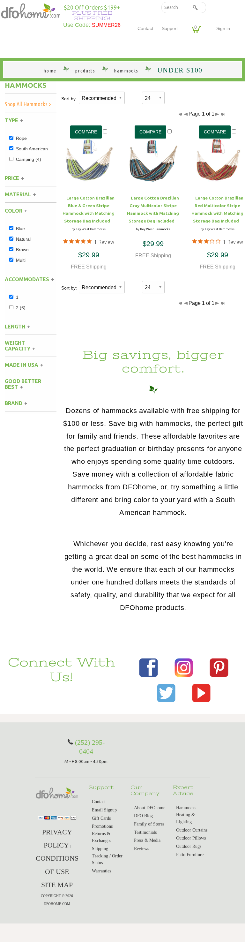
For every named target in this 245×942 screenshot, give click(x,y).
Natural (23, 239)
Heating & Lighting (185, 818)
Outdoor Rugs (188, 846)
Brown (22, 249)
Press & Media (147, 840)
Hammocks (25, 85)
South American (32, 148)
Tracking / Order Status (107, 859)
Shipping (100, 848)
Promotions (102, 826)
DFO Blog (143, 815)
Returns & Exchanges (101, 837)
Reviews (141, 848)
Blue (20, 228)
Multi (21, 260)
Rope (21, 138)
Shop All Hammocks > (28, 104)
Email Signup (104, 810)
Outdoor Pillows (191, 838)
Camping (28, 159)
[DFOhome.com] (30, 10)
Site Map (57, 885)
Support (170, 28)
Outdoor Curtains (191, 830)
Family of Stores (149, 824)
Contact (145, 28)
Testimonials (145, 832)
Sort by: (69, 98)
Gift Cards (101, 818)
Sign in (223, 28)
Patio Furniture (190, 854)
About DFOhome (149, 807)
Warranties (101, 871)
